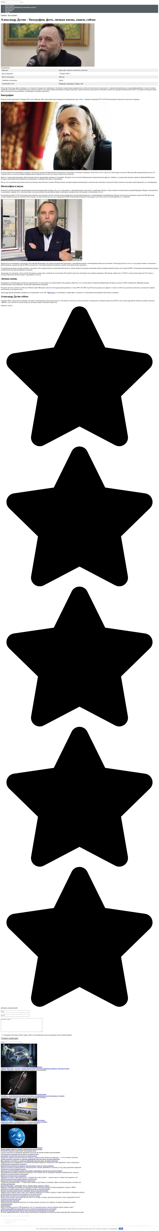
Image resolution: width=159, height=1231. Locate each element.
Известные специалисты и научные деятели (20, 7)
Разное (7, 12)
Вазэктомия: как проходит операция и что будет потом (20, 1195)
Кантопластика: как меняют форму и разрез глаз (18, 1181)
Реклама (8, 1223)
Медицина (8, 10)
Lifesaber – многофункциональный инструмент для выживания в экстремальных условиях (32, 1096)
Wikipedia (62, 83)
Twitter (77, 83)
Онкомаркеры (6, 1205)
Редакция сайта (10, 1221)
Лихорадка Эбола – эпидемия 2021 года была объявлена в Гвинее (24, 1122)
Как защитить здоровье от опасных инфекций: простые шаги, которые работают (29, 1161)
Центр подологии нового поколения (13, 1176)
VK (82, 83)
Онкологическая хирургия (10, 1200)
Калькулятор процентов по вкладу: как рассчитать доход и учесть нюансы (27, 1166)
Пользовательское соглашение (15, 1219)
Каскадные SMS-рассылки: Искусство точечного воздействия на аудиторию (28, 1210)
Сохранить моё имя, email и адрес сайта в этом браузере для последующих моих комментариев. (37, 1035)
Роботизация (9, 5)
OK (121, 1228)
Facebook (70, 83)
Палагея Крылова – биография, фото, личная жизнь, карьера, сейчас (25, 1186)
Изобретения (9, 9)
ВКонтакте (51, 292)
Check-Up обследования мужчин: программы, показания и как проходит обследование (31, 1171)
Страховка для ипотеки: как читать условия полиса (19, 1156)
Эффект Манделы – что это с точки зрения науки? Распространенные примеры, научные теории (35, 1068)
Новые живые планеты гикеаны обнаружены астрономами (21, 1149)
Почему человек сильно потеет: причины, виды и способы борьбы (24, 1191)
